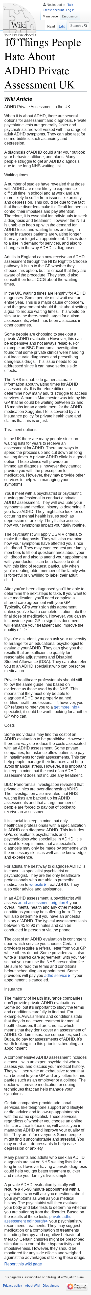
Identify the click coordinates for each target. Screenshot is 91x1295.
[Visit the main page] (20, 20)
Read (51, 26)
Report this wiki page (23, 1264)
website (36, 884)
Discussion (70, 16)
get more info (65, 707)
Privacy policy (12, 1285)
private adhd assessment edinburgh (38, 1218)
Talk (70, 5)
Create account (53, 10)
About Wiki (32, 1285)
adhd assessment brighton (41, 903)
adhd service (55, 975)
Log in (70, 10)
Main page (50, 16)
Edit (62, 26)
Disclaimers (51, 1285)
